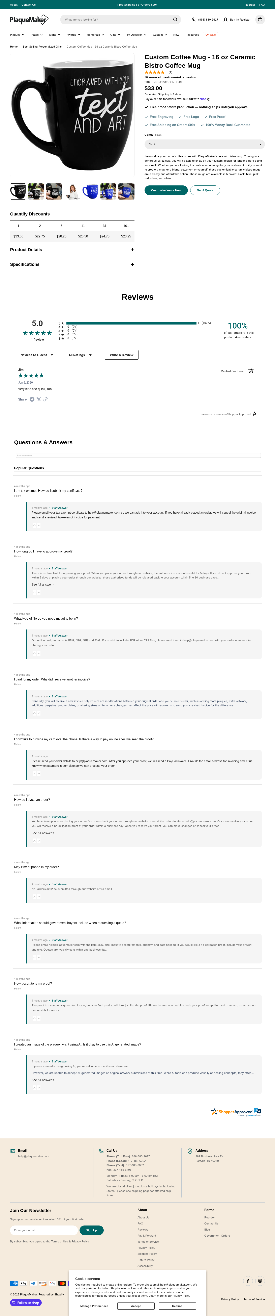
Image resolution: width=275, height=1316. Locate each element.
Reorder (250, 4)
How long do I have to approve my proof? (43, 551)
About (14, 4)
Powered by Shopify (51, 1294)
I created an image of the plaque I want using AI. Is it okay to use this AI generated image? (77, 1044)
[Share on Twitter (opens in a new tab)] (38, 399)
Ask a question (186, 77)
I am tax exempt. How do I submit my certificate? (48, 490)
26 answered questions (159, 77)
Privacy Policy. (80, 1241)
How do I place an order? (32, 799)
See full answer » (43, 584)
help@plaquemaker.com (91, 761)
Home (14, 46)
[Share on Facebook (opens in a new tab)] (32, 400)
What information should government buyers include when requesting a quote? (70, 923)
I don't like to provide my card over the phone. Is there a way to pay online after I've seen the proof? (84, 739)
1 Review (43, 340)
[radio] (137, 323)
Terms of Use (59, 1241)
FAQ (262, 4)
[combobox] (120, 19)
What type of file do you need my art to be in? (46, 618)
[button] (34, 525)
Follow (17, 495)
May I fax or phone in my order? (36, 867)
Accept (136, 1306)
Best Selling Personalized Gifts (42, 46)
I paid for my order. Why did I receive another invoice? (52, 679)
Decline (177, 1306)
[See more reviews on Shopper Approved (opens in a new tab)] (45, 399)
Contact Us (29, 4)
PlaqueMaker (28, 1294)
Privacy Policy (181, 1295)
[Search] (175, 19)
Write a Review (121, 355)
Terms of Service (254, 1299)
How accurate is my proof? (33, 983)
